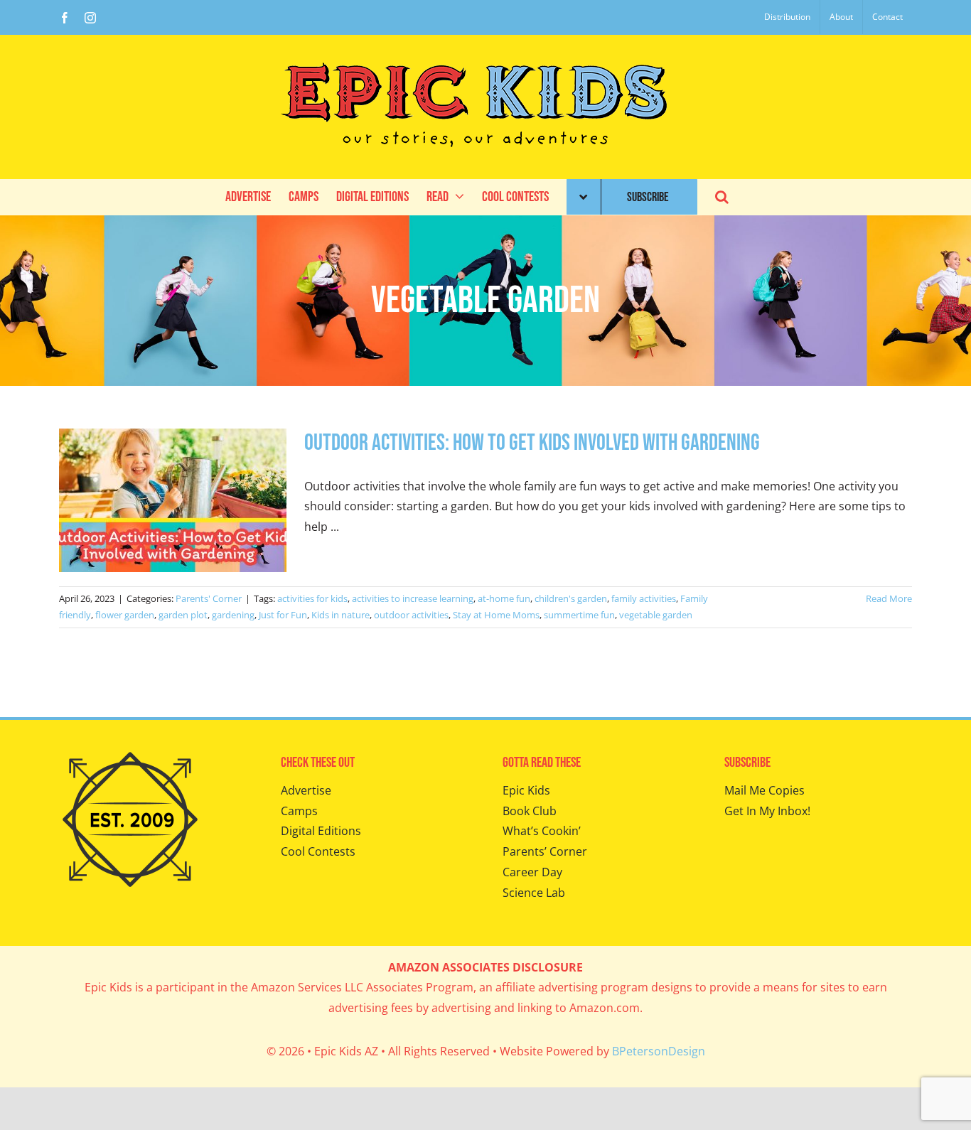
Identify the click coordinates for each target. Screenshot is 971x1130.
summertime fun (579, 614)
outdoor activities (411, 614)
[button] (722, 197)
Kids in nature (340, 614)
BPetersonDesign (658, 1051)
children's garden (571, 598)
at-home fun (504, 598)
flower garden (124, 614)
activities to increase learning (412, 598)
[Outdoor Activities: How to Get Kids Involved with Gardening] (172, 500)
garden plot (183, 614)
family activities (643, 598)
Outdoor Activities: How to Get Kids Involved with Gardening (532, 443)
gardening (233, 614)
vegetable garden (655, 614)
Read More (889, 598)
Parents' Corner (209, 598)
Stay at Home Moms (496, 614)
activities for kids (312, 598)
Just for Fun (283, 614)
